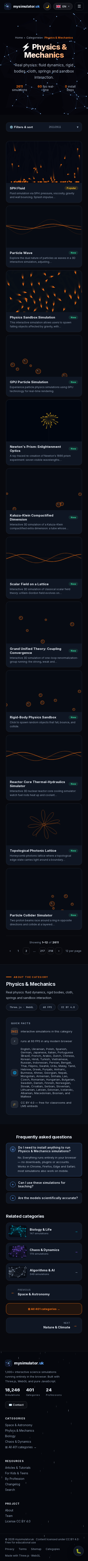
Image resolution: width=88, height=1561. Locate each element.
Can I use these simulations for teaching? (41, 1184)
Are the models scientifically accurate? (48, 1198)
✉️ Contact (16, 1404)
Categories (33, 37)
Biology (10, 1436)
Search (10, 1489)
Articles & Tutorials (18, 1467)
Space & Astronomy (18, 1425)
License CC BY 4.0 (18, 1521)
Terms (23, 1549)
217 (42, 950)
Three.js (24, 1555)
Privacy (9, 1549)
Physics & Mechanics (19, 1430)
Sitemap (36, 1549)
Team (9, 1516)
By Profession (14, 1478)
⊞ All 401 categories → (44, 1309)
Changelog (12, 1484)
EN (66, 6)
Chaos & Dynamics (18, 1441)
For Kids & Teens (16, 1473)
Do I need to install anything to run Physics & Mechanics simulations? (44, 1149)
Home (19, 37)
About (9, 1510)
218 (50, 950)
